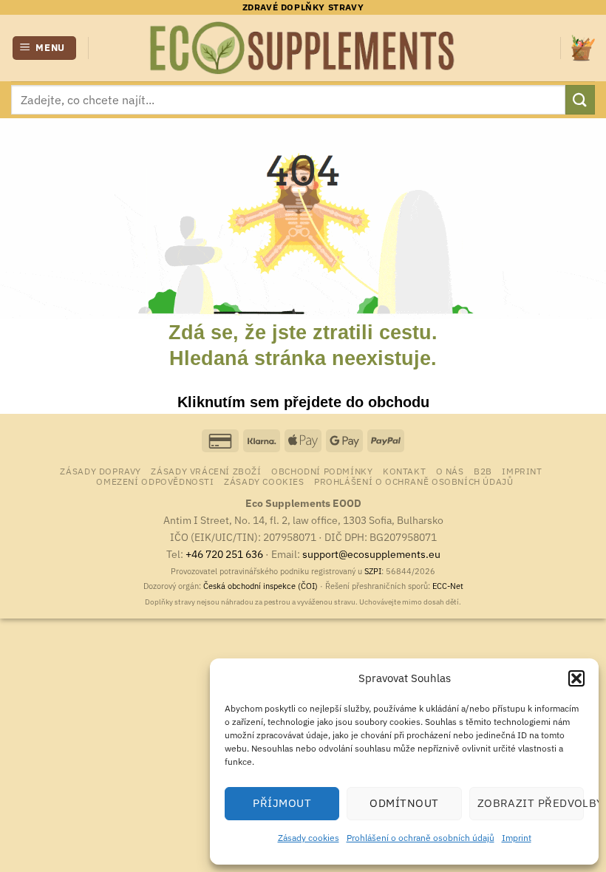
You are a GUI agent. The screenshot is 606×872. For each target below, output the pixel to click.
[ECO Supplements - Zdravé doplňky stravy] (303, 48)
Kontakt (404, 471)
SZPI (372, 571)
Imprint (516, 837)
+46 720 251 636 (224, 554)
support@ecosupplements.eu (371, 554)
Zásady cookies (308, 837)
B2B (483, 471)
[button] (576, 678)
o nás (450, 471)
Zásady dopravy (100, 471)
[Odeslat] (580, 99)
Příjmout (282, 803)
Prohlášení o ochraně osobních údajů (420, 837)
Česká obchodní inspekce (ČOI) (260, 586)
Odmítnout (404, 803)
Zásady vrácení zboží (206, 471)
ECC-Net (447, 586)
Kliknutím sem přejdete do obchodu (303, 402)
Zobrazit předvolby (530, 803)
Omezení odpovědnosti (155, 481)
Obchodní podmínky (321, 471)
